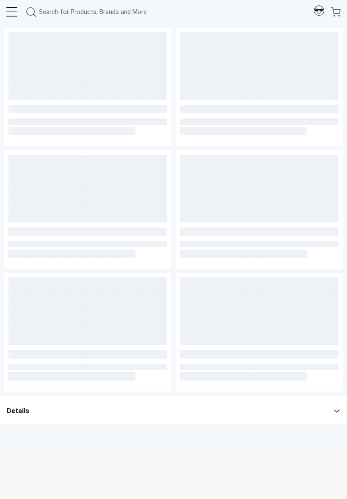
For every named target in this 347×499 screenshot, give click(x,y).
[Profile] (319, 11)
